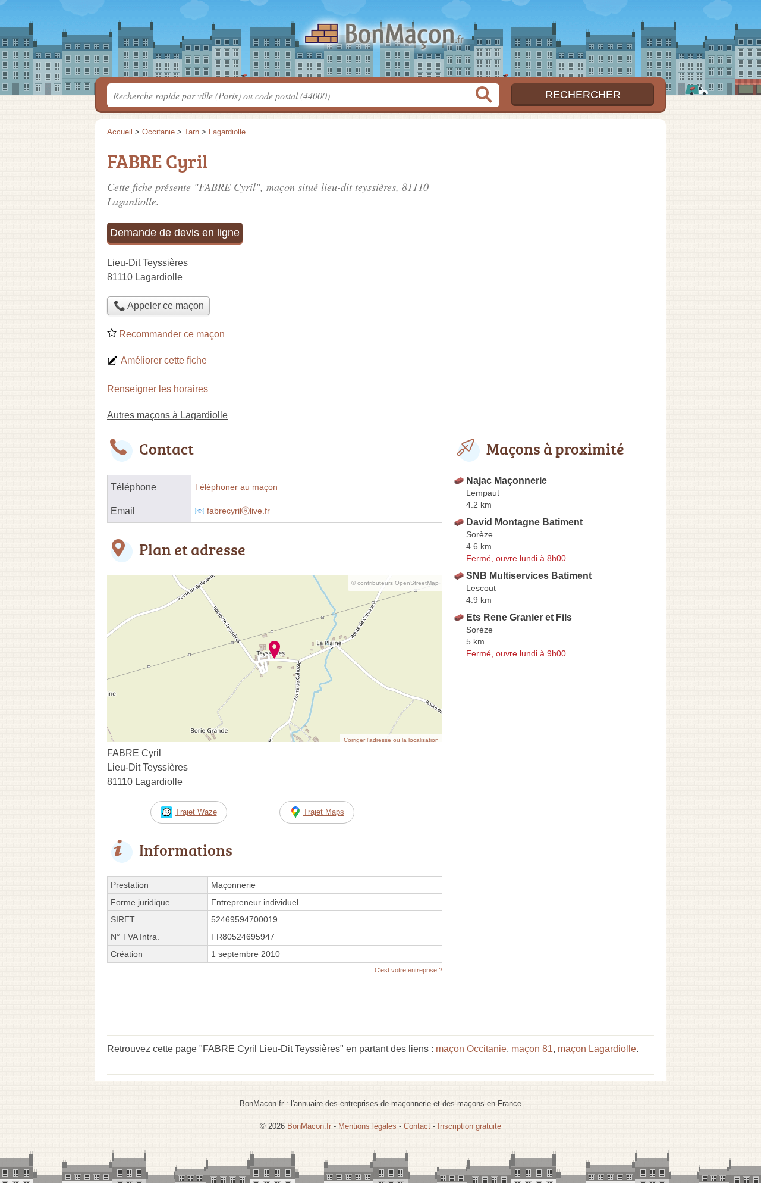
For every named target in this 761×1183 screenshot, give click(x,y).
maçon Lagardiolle (597, 1049)
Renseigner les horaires (157, 389)
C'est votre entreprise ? (408, 970)
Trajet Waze (196, 812)
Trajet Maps (323, 812)
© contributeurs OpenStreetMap (395, 583)
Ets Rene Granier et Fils (519, 617)
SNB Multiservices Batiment (529, 576)
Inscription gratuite (469, 1126)
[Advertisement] (554, 229)
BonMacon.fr (380, 42)
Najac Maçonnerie (506, 480)
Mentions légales (367, 1126)
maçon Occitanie (471, 1049)
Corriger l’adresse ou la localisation (391, 740)
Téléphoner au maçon (236, 487)
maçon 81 (532, 1049)
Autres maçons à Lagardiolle (167, 415)
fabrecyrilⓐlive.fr (238, 510)
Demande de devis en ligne (175, 233)
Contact (417, 1126)
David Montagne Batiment (524, 522)
